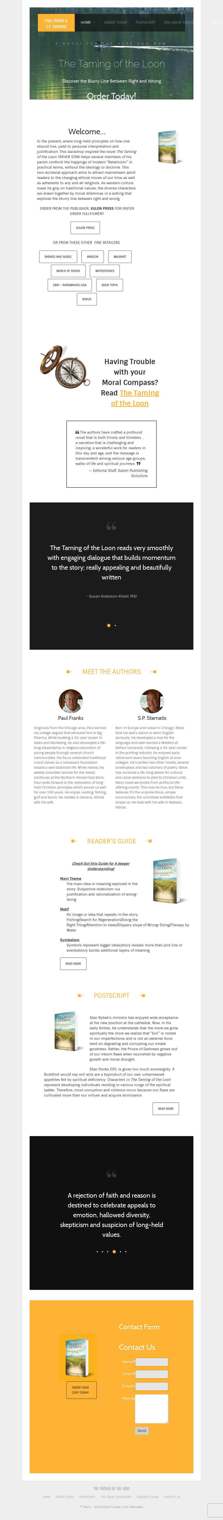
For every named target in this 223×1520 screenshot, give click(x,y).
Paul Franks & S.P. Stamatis (56, 23)
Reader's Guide (148, 1497)
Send (142, 1430)
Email (127, 1374)
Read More (73, 964)
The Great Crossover (116, 1497)
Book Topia (110, 285)
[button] (107, 625)
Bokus (86, 299)
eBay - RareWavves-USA (69, 285)
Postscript (87, 1497)
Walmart (120, 257)
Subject (127, 1386)
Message (127, 1398)
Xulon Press (85, 228)
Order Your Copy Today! (80, 1390)
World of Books (68, 271)
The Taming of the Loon (112, 1488)
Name (127, 1361)
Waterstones (104, 271)
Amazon (92, 257)
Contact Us (172, 1497)
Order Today (65, 1497)
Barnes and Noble (58, 257)
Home (46, 1497)
